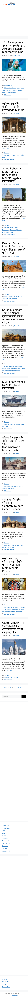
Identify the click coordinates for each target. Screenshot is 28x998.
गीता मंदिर (15, 677)
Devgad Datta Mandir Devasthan (14, 296)
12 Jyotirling (5, 825)
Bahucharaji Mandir (16, 230)
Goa (3, 833)
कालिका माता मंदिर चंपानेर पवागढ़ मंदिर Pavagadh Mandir (13, 106)
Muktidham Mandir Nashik (12, 424)
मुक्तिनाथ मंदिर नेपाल (15, 370)
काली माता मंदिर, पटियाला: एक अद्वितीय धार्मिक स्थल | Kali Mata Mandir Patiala (12, 565)
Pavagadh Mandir (9, 155)
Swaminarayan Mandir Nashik (13, 486)
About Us (5, 979)
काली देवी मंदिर (15, 609)
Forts (3, 830)
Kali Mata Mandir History (11, 607)
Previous (5, 688)
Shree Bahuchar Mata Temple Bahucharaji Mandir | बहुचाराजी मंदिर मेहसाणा (12, 175)
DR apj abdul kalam (10, 88)
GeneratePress (14, 995)
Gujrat (4, 836)
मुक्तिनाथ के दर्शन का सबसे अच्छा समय (11, 368)
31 (19, 688)
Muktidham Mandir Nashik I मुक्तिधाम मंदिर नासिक (13, 385)
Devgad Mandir (6, 299)
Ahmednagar (6, 828)
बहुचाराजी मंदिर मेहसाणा (7, 232)
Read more (5, 148)
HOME (4, 984)
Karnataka (5, 838)
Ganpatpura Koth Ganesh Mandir (14, 545)
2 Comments (8, 429)
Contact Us (5, 982)
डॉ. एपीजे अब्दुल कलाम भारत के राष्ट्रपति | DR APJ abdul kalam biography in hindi (13, 47)
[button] (20, 3)
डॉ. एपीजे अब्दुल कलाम (11, 92)
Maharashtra (6, 841)
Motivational (8, 85)
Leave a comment (9, 159)
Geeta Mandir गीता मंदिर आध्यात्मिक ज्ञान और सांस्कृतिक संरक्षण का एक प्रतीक (13, 627)
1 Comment (7, 95)
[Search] (24, 696)
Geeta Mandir (8, 677)
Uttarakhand (6, 851)
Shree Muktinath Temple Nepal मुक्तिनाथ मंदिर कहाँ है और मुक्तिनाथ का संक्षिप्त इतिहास (13, 316)
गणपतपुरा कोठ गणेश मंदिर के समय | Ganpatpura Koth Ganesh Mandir (12, 504)
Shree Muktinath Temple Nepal (13, 366)
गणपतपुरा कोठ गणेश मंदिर (8, 547)
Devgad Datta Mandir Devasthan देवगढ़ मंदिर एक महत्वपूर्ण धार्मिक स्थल (13, 248)
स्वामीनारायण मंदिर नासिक (8, 488)
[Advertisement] (14, 22)
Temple (6, 153)
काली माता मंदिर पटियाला (16, 611)
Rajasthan (5, 846)
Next (22, 688)
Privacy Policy (6, 987)
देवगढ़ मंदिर (14, 299)
